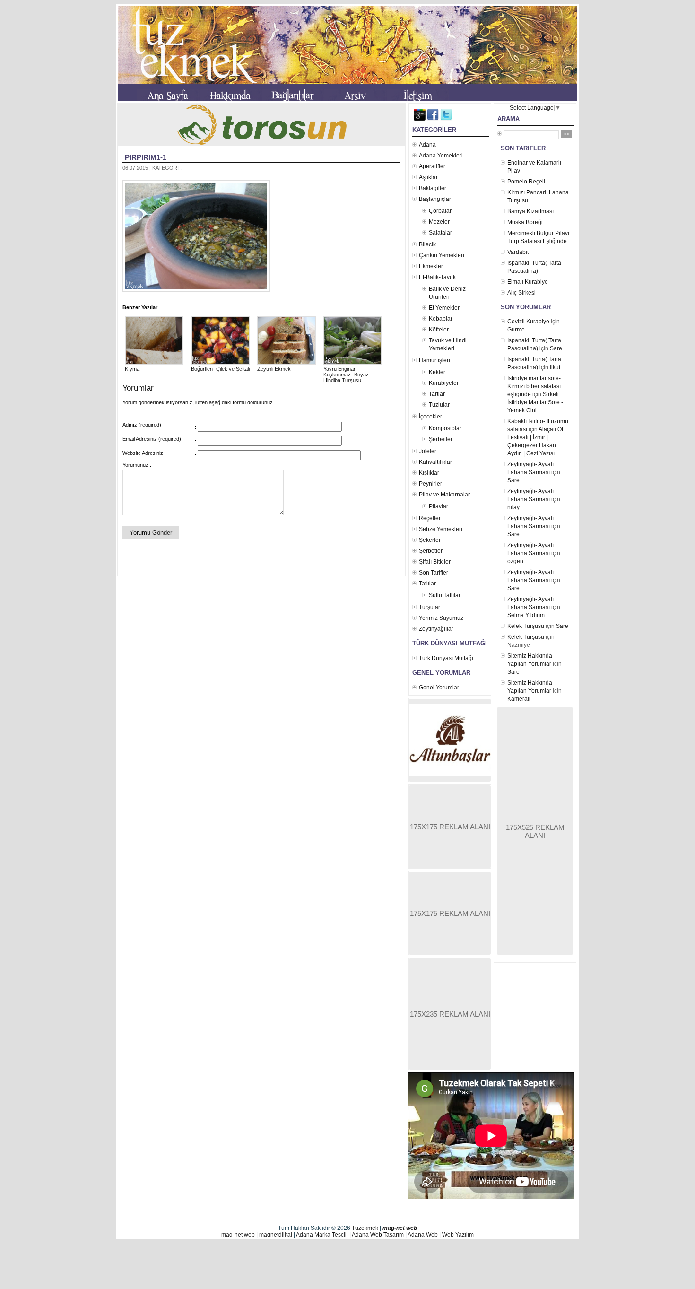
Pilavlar (438, 506)
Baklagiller (432, 188)
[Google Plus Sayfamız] (420, 118)
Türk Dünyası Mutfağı (446, 658)
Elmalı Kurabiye (527, 282)
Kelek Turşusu (525, 626)
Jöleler (427, 451)
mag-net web (399, 1228)
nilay (513, 507)
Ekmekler (431, 266)
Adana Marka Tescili (322, 1234)
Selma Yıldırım (526, 615)
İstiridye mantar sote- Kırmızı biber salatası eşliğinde (534, 386)
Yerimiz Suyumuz (441, 618)
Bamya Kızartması (530, 211)
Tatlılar (427, 583)
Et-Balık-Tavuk (437, 277)
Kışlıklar (429, 473)
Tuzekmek (365, 1228)
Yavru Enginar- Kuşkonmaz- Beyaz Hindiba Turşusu (346, 374)
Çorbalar (440, 211)
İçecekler (430, 416)
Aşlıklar (428, 177)
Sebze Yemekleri (440, 529)
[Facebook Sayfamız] (433, 118)
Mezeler (439, 221)
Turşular (429, 607)
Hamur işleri (434, 360)
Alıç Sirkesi (521, 292)
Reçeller (430, 518)
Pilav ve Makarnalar (444, 494)
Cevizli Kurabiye (528, 321)
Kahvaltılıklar (435, 462)
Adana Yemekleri (441, 155)
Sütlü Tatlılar (444, 595)
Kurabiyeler (444, 383)
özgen (515, 561)
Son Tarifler (433, 572)
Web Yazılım (458, 1234)
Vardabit (518, 252)
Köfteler (439, 329)
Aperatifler (432, 166)
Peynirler (430, 483)
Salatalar (440, 232)
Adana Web (423, 1234)
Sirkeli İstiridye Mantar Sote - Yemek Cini (535, 402)
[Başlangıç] (168, 97)
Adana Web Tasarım (378, 1234)
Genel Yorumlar (439, 687)
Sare (556, 348)
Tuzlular (439, 404)
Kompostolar (445, 428)
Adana (427, 144)
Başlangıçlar (435, 199)
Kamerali (518, 699)
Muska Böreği (525, 222)
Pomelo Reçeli (526, 181)
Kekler (437, 372)
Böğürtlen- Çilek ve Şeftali (220, 369)
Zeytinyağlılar (436, 629)
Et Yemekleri (445, 308)
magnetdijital (275, 1234)
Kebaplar (440, 318)
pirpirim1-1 (145, 157)
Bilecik (427, 244)
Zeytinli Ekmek (274, 369)
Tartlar (437, 394)
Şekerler (430, 540)
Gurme (516, 329)
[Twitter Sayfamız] (446, 118)
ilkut (555, 367)
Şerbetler (440, 439)
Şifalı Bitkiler (435, 561)
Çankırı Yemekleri (441, 255)
